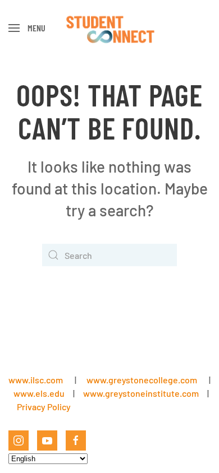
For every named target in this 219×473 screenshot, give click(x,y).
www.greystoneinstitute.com (141, 393)
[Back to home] (110, 28)
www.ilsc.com (35, 379)
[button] (26, 28)
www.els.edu (38, 393)
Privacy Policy (44, 406)
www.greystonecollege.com (141, 379)
